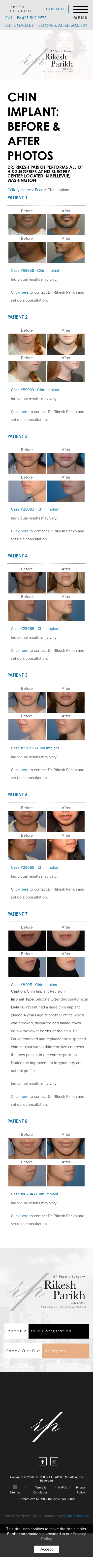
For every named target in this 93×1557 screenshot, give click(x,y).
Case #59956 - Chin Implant (35, 270)
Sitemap (15, 1492)
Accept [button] (46, 1549)
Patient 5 (17, 675)
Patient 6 (17, 794)
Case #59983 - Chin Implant (35, 389)
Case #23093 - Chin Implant (35, 509)
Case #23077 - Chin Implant (35, 748)
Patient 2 (17, 317)
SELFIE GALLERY (19, 25)
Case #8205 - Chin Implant (34, 984)
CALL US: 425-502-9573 (26, 17)
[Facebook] (43, 1461)
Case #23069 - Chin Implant (35, 867)
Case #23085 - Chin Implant (35, 628)
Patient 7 (17, 914)
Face (39, 189)
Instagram (36, 1351)
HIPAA (62, 1487)
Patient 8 (17, 1121)
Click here (20, 292)
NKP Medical (78, 1516)
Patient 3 (17, 436)
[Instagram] (54, 1461)
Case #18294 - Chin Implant (34, 1194)
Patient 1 (17, 197)
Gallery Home (19, 189)
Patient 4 (17, 555)
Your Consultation (39, 1331)
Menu (80, 16)
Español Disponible (20, 8)
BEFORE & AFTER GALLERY (62, 25)
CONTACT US (56, 9)
